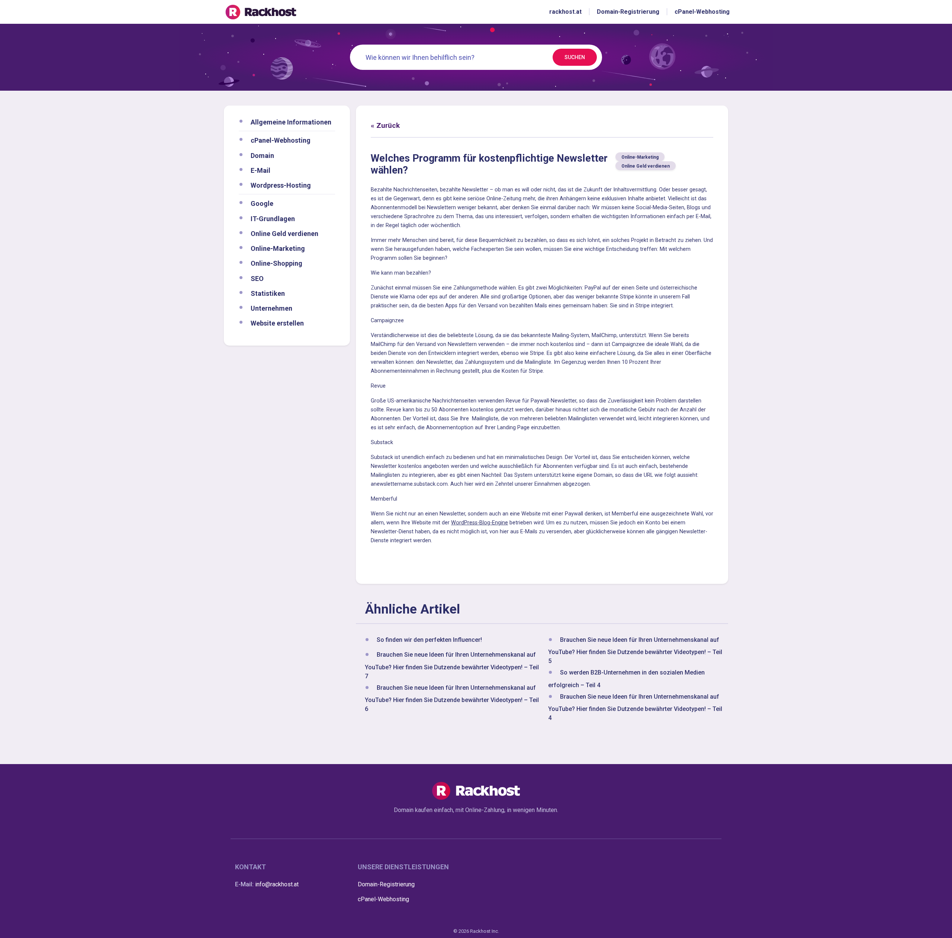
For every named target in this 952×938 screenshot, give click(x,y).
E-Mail (260, 170)
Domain (262, 155)
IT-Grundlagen (273, 218)
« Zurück (385, 125)
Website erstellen (277, 323)
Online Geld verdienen (284, 233)
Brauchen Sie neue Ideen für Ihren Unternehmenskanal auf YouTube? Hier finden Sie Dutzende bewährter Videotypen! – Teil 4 (635, 707)
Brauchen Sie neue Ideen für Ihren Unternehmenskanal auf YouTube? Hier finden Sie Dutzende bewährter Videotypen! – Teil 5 (635, 650)
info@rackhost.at (277, 884)
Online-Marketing (278, 248)
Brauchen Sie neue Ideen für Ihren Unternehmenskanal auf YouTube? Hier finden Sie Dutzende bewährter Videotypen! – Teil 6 (452, 698)
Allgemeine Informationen (291, 122)
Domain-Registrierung (386, 884)
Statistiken (268, 293)
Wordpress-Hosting (281, 185)
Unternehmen (271, 308)
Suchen (575, 57)
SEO (257, 278)
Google (262, 203)
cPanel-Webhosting (281, 140)
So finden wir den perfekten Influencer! (429, 639)
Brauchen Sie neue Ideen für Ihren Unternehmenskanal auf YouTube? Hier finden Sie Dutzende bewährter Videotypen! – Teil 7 (452, 665)
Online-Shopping (276, 263)
